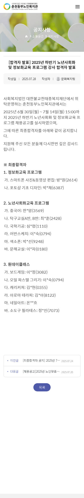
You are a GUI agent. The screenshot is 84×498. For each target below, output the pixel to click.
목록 (42, 387)
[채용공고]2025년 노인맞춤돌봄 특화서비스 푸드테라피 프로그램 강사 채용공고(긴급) (42, 371)
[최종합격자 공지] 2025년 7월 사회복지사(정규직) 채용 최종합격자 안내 (42, 360)
